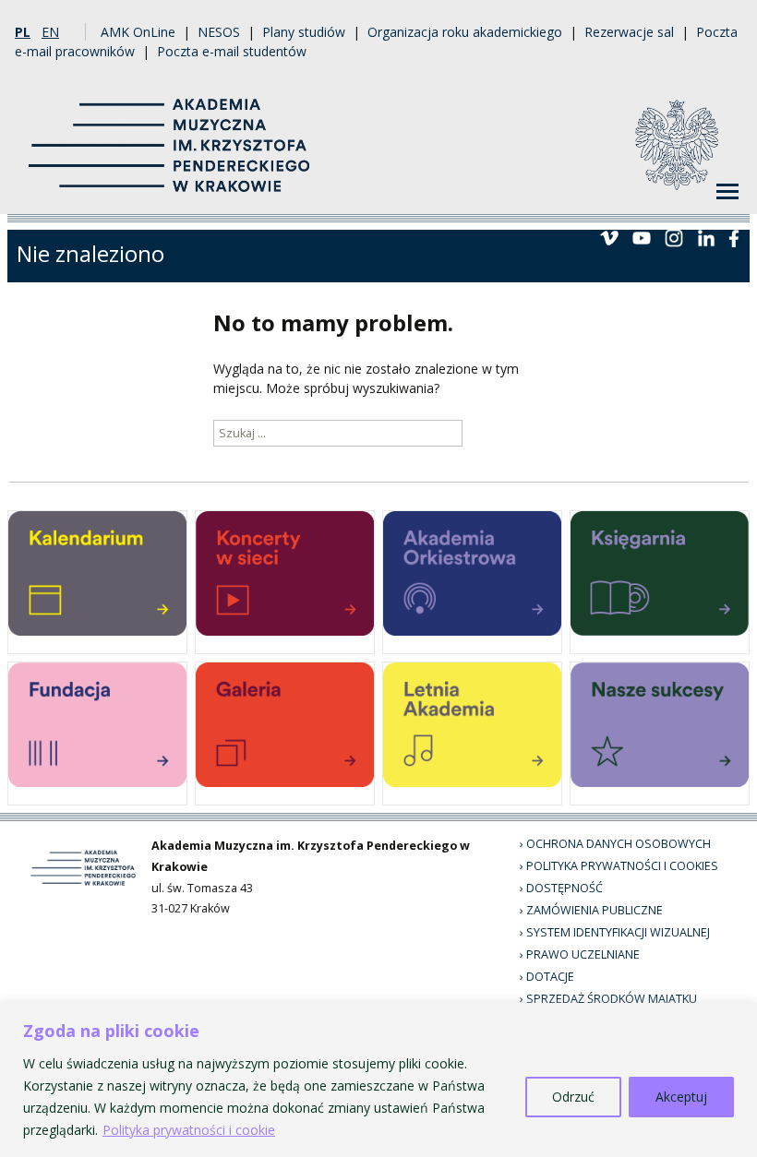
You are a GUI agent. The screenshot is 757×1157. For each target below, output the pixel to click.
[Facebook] (734, 236)
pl (22, 32)
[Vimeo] (609, 236)
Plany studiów (303, 32)
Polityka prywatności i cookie (188, 1130)
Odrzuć (573, 1096)
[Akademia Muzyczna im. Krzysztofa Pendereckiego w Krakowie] (171, 134)
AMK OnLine (138, 32)
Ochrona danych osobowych (618, 844)
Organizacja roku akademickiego (464, 32)
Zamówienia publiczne (594, 910)
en (50, 32)
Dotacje (550, 976)
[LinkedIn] (706, 236)
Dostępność (564, 888)
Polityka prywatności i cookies (622, 866)
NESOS (219, 32)
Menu (727, 192)
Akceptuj (681, 1096)
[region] (378, 1080)
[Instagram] (674, 236)
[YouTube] (641, 236)
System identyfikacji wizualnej (618, 932)
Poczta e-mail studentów (231, 51)
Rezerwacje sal (629, 32)
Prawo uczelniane (583, 954)
